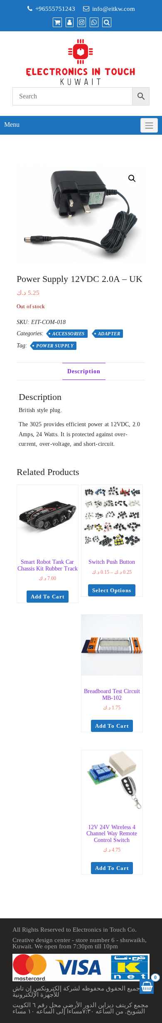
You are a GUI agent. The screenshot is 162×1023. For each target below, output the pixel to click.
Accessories (68, 333)
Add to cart (47, 596)
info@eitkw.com (113, 8)
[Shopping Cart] (147, 986)
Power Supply (55, 345)
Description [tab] (84, 371)
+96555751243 (55, 8)
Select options (111, 590)
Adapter (109, 333)
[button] (132, 178)
